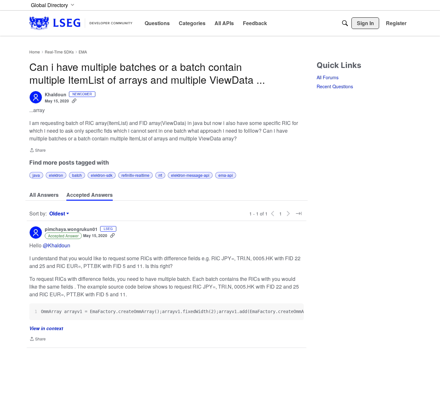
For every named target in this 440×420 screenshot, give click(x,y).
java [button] (36, 175)
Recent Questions (335, 86)
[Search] (345, 23)
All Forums (328, 77)
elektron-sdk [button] (101, 175)
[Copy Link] (74, 101)
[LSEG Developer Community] (80, 23)
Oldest (58, 213)
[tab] (43, 194)
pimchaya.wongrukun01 (71, 229)
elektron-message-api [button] (190, 175)
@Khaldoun (56, 245)
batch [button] (77, 175)
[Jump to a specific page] (298, 213)
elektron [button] (56, 175)
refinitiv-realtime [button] (135, 175)
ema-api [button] (225, 175)
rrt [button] (160, 175)
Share (37, 150)
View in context (46, 328)
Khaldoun (55, 95)
